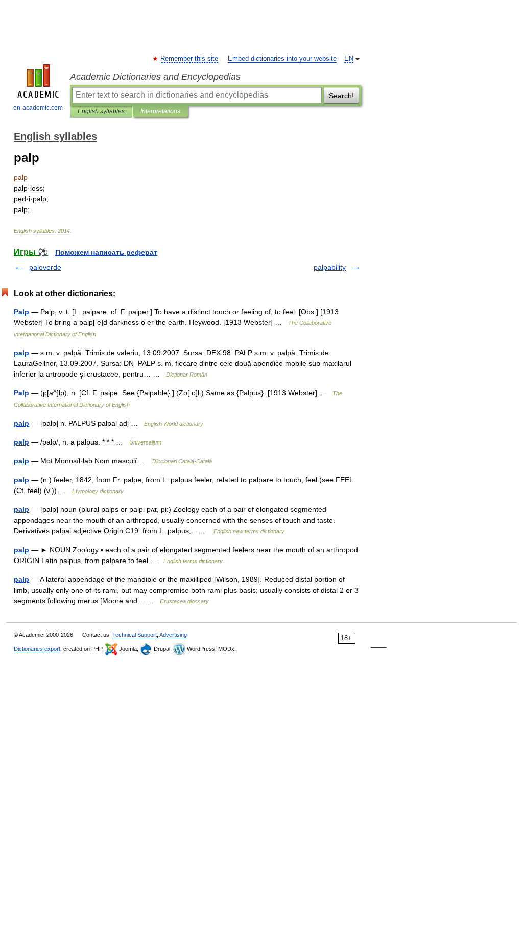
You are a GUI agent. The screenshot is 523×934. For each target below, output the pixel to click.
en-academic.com (38, 107)
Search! (341, 95)
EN (348, 58)
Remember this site (189, 58)
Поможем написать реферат (106, 252)
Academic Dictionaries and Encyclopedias (155, 77)
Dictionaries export (37, 649)
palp (21, 352)
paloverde (45, 267)
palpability (330, 267)
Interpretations (160, 111)
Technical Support (134, 635)
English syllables (101, 111)
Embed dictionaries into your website (282, 58)
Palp (21, 312)
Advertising (173, 635)
